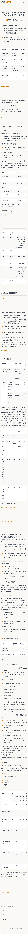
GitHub (2, 916)
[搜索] (23, 2)
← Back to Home (5, 892)
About (2, 912)
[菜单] (26, 2)
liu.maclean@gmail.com (6, 923)
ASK (6, 2)
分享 (25, 892)
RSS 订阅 (3, 914)
